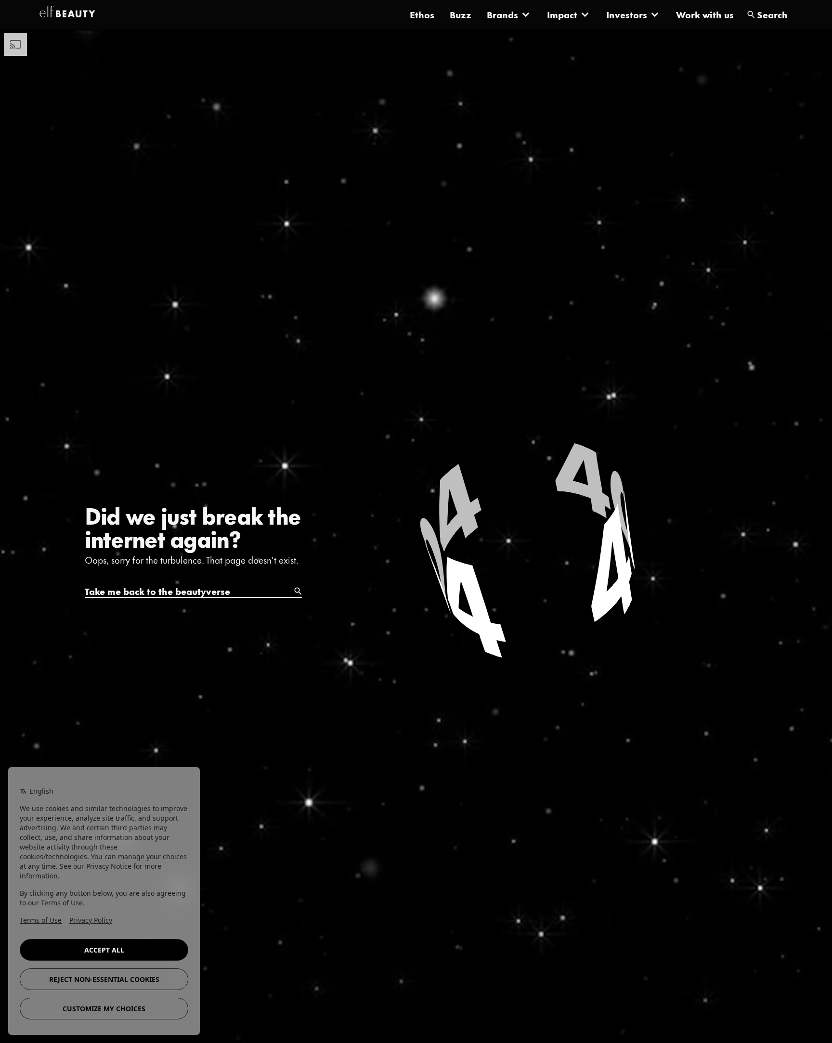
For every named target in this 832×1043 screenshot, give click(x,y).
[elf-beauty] (67, 14)
